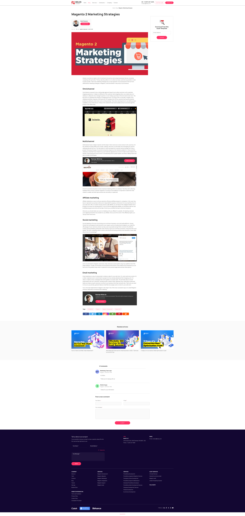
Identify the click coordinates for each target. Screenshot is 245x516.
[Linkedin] (99, 314)
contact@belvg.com (146, 3)
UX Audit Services (153, 474)
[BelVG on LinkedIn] (164, 508)
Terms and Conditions (76, 493)
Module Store (74, 487)
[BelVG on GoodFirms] (85, 508)
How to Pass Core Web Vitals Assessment (82, 350)
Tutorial (73, 483)
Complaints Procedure (76, 500)
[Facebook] (86, 314)
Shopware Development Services (130, 487)
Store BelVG (152, 485)
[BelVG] (76, 2)
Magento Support (101, 483)
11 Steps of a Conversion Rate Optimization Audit (153, 350)
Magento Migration (101, 476)
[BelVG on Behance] (97, 508)
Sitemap (73, 485)
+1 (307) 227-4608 (131, 442)
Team (72, 476)
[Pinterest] (119, 314)
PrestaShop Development (129, 474)
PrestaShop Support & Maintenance (131, 480)
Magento (98, 309)
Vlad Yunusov (84, 21)
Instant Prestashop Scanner (155, 480)
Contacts (73, 478)
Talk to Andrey (129, 160)
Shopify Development (128, 489)
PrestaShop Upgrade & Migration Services (132, 476)
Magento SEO (118, 309)
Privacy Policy (74, 496)
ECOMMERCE (90, 309)
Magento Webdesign (102, 478)
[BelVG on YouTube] (173, 508)
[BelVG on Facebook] (166, 508)
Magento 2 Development (107, 309)
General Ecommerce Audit (155, 476)
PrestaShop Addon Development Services (132, 485)
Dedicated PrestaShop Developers (131, 483)
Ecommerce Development (129, 491)
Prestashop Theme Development (130, 478)
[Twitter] (92, 314)
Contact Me (85, 24)
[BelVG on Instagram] (170, 508)
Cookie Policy (74, 498)
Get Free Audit (159, 2)
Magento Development (102, 474)
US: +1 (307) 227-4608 (147, 2)
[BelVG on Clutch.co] (74, 508)
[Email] (112, 314)
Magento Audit (100, 485)
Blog (72, 480)
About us (73, 474)
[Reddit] (126, 314)
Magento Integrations (102, 480)
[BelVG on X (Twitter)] (168, 508)
